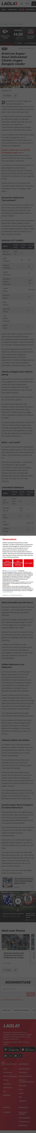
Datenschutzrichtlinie (16, 595)
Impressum (5, 595)
